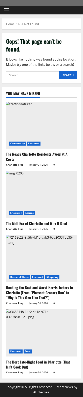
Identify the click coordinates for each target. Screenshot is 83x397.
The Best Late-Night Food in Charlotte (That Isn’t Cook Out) (38, 364)
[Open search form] (76, 10)
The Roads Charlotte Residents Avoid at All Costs (38, 156)
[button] (6, 10)
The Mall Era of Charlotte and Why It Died (36, 223)
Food (28, 351)
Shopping (16, 213)
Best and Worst (19, 277)
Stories (29, 213)
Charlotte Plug (14, 164)
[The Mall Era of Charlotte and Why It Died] (41, 194)
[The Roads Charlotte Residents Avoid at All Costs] (41, 125)
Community (17, 143)
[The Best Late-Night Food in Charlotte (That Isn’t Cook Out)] (41, 332)
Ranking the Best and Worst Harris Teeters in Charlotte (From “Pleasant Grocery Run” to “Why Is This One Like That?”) (39, 292)
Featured (33, 143)
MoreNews (65, 387)
